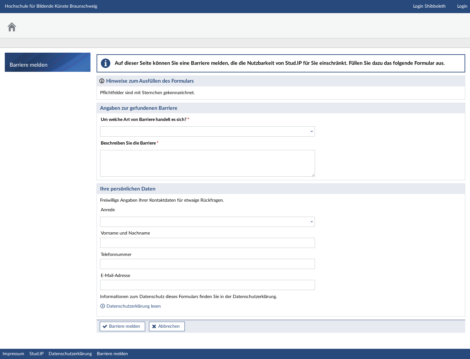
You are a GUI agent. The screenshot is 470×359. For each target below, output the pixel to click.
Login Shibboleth (429, 6)
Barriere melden (124, 326)
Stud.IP (36, 354)
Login (462, 6)
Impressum (13, 354)
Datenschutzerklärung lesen (133, 306)
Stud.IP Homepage (445, 21)
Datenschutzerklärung (70, 354)
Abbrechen (169, 326)
